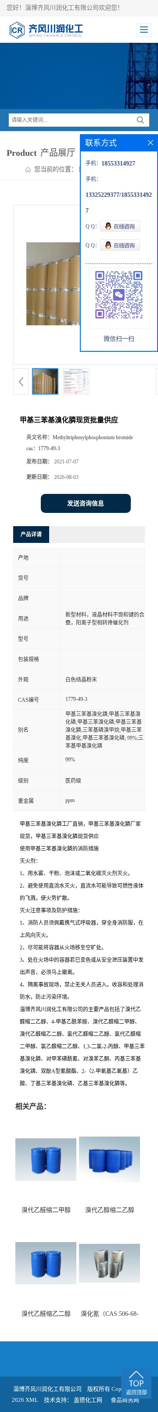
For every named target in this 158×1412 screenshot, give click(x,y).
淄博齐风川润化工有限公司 (47, 1389)
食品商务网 (125, 1400)
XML (31, 1400)
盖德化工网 (88, 1400)
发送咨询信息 (85, 503)
